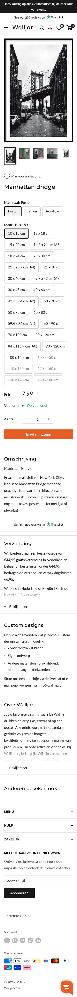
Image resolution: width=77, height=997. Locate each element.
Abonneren (19, 893)
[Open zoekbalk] (42, 28)
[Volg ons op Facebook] (7, 940)
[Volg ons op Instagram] (15, 940)
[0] (69, 27)
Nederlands (13, 916)
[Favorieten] (59, 28)
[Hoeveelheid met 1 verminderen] (26, 419)
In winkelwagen (38, 434)
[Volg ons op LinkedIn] (38, 940)
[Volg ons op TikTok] (30, 940)
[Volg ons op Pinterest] (22, 940)
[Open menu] (6, 27)
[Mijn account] (50, 28)
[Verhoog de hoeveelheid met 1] (48, 419)
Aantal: (9, 419)
